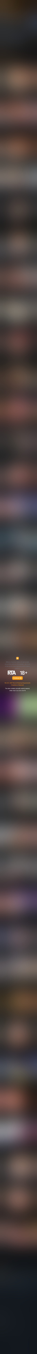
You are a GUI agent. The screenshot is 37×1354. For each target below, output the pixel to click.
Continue (16, 678)
